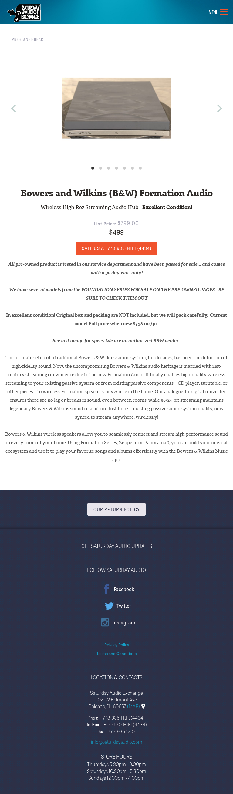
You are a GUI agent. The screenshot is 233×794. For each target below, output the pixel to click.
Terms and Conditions (116, 653)
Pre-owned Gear (27, 39)
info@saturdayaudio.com (116, 741)
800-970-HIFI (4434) (125, 724)
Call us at (116, 248)
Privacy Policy (116, 644)
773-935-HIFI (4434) (124, 717)
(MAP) (134, 706)
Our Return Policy (116, 509)
